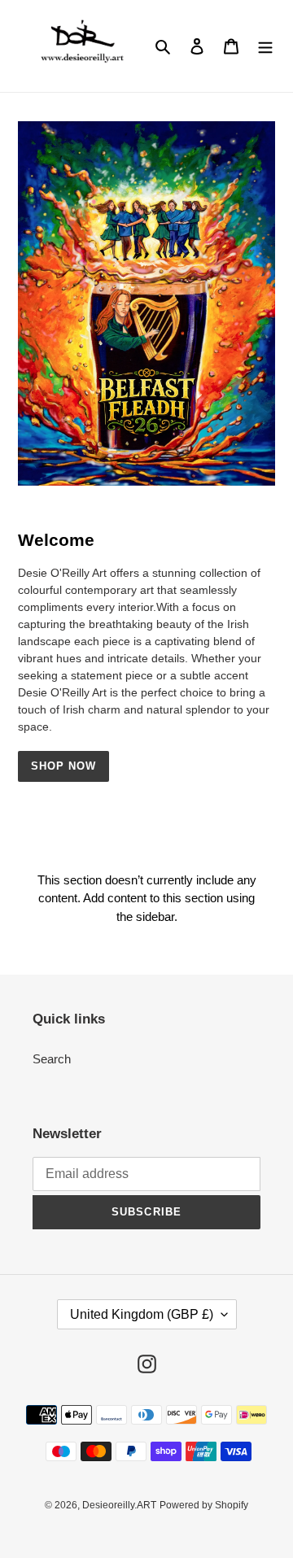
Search (52, 1059)
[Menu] (265, 45)
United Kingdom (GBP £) (141, 1314)
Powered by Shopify (204, 1505)
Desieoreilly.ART (119, 1505)
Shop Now (63, 766)
